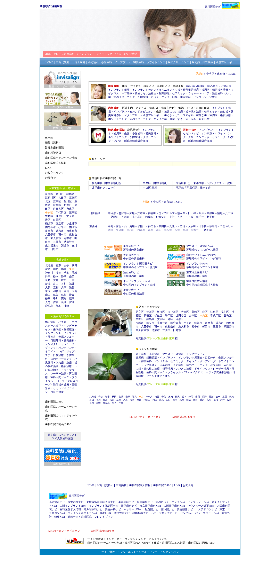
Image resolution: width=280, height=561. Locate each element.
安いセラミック (216, 137)
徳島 (47, 298)
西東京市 (71, 230)
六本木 (141, 213)
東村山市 (170, 326)
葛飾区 (73, 197)
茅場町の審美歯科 (134, 249)
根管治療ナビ (131, 289)
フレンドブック (103, 516)
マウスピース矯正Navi (199, 245)
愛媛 (71, 294)
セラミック (67, 344)
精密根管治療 (191, 89)
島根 (63, 294)
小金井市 (71, 223)
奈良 (47, 291)
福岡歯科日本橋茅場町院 (106, 183)
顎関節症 (164, 93)
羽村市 (62, 234)
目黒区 (57, 219)
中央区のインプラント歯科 (139, 284)
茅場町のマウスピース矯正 (202, 249)
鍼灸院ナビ (151, 509)
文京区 (70, 216)
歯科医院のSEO (162, 485)
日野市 (54, 249)
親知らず (204, 118)
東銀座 (211, 213)
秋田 (74, 265)
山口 (47, 294)
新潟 (47, 283)
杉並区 (68, 205)
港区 (47, 219)
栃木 (55, 276)
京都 (55, 287)
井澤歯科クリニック (104, 187)
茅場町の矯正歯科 (134, 276)
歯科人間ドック (59, 377)
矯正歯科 (50, 322)
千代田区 (61, 212)
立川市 (166, 330)
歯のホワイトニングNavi (201, 254)
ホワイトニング (54, 351)
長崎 (63, 302)
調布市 (60, 230)
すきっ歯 (183, 118)
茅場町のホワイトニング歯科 (203, 258)
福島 (63, 269)
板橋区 (70, 194)
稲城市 (49, 223)
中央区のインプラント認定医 (140, 267)
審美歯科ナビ (131, 245)
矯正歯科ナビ (131, 272)
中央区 (210, 73)
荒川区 (60, 194)
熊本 (58, 305)
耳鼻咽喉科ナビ (93, 509)
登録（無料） (105, 485)
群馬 (47, 276)
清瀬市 (65, 245)
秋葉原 (149, 216)
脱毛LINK (105, 513)
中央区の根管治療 (134, 293)
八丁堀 (229, 213)
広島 (74, 291)
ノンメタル (51, 344)
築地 (220, 213)
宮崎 (71, 302)
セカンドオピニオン (158, 376)
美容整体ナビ (185, 509)
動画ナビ (73, 516)
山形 (55, 269)
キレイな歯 (160, 118)
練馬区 (60, 216)
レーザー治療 (58, 373)
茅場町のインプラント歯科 (202, 267)
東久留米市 (51, 245)
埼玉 (58, 272)
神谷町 (152, 213)
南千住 (200, 216)
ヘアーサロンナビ (161, 513)
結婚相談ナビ (140, 513)
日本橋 (155, 183)
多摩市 (49, 230)
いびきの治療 (184, 368)
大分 (47, 302)
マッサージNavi (133, 509)
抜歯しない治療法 (145, 93)
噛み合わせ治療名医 (219, 86)
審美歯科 (69, 340)
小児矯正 (63, 322)
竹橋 (182, 226)
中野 (110, 226)
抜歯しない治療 (173, 111)
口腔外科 (55, 340)
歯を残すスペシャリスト (62, 434)
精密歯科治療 (220, 89)
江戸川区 (50, 197)
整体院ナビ (167, 509)
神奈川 (49, 272)
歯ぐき (168, 115)
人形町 (125, 216)
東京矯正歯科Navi (150, 505)
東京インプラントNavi (136, 281)
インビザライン (195, 353)
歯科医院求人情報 (197, 281)
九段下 (173, 226)
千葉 (66, 272)
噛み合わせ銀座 (195, 86)
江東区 (57, 201)
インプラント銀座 (119, 89)
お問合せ (188, 485)
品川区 (68, 201)
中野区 (49, 216)
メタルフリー (132, 115)
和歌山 (57, 291)
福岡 (71, 298)
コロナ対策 (57, 391)
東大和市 (55, 238)
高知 (63, 298)
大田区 (62, 197)
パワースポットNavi (207, 513)
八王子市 (50, 234)
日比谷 (192, 213)
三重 (71, 280)
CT (57, 380)
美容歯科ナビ (131, 254)
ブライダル (174, 372)
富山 (55, 283)
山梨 (71, 276)
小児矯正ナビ (57, 502)
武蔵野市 (69, 241)
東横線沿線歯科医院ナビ (101, 502)
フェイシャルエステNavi (82, 513)
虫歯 (69, 362)
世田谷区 (58, 208)
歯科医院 (86, 516)
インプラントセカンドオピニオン (152, 89)
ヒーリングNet (183, 513)
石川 (63, 283)
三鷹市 (57, 241)
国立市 (61, 223)
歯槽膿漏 (69, 329)
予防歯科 (143, 97)
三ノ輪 (189, 216)
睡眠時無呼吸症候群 (136, 140)
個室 (172, 118)
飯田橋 (163, 226)
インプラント (53, 333)
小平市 (62, 227)
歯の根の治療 (152, 368)
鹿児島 (49, 305)
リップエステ (149, 365)
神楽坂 (152, 226)
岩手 (66, 265)
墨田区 (169, 315)
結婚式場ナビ (122, 513)
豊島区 (73, 212)
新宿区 (57, 205)
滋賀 (71, 287)
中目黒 (112, 213)
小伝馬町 (137, 216)
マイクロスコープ (200, 372)
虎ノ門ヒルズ (167, 213)
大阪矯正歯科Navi (174, 505)
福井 (71, 283)
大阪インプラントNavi (73, 505)
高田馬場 (129, 226)
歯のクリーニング (61, 358)
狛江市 (73, 227)
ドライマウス (202, 368)
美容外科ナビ (113, 509)
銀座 (201, 213)
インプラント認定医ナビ (138, 263)
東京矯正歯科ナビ (197, 272)
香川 (55, 298)
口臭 (175, 97)
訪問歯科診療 (61, 384)
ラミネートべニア (198, 93)
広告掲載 (121, 485)
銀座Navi (59, 516)
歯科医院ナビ (213, 6)
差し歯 (224, 111)
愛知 (55, 280)
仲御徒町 (161, 216)
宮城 (47, 269)
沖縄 (66, 305)
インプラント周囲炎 (190, 357)
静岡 (63, 276)
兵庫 (63, 287)
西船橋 (208, 230)
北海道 (49, 265)
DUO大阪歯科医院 (62, 438)
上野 (172, 216)
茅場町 (180, 183)
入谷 (180, 216)
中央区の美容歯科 (134, 258)
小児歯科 (137, 133)
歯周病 (57, 329)
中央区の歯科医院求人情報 (202, 284)
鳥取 (55, 294)
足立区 (49, 194)
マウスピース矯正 (173, 353)
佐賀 (55, 302)
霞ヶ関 (181, 213)
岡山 (66, 291)
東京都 (221, 73)
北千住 (211, 216)
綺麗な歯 (201, 115)
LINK (177, 485)
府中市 (68, 238)
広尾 (132, 213)
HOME (232, 73)
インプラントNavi (197, 263)
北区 (47, 201)
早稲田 (141, 226)
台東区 (70, 208)
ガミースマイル (184, 115)
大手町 (192, 226)
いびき (118, 140)
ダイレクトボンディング (59, 347)
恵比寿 (123, 213)
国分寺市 (50, 227)
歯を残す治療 (193, 111)
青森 (58, 265)
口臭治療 (58, 355)
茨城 (74, 272)
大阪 (47, 287)
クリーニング (196, 137)
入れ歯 (60, 362)
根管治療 (66, 366)
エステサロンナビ (206, 509)
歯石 (193, 118)
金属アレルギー (152, 115)
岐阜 (63, 280)
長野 (47, 280)
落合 (118, 226)
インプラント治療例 (205, 97)
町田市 (206, 326)
